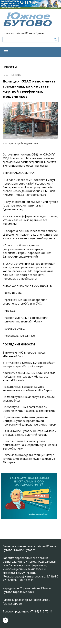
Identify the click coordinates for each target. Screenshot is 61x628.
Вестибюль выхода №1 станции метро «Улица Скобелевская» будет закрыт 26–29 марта (30, 458)
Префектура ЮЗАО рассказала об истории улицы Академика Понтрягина (29, 409)
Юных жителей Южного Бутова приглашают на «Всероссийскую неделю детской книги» (30, 444)
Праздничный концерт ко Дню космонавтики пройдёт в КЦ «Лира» (27, 388)
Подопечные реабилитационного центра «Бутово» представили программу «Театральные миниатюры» (29, 420)
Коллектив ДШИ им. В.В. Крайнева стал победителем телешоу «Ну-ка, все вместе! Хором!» (29, 376)
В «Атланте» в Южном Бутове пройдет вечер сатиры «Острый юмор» (29, 364)
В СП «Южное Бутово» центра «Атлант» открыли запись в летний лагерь (29, 433)
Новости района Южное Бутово (24, 33)
